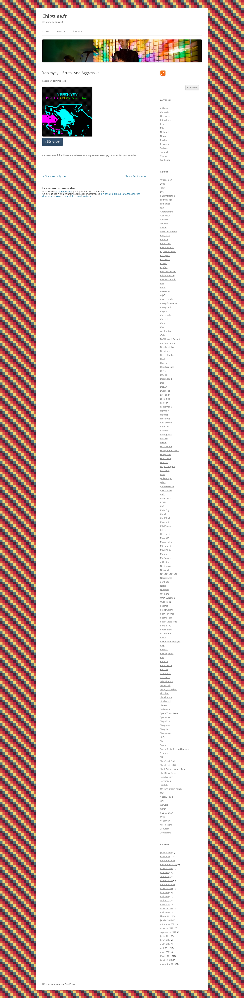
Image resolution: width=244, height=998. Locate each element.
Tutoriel (164, 151)
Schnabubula (166, 681)
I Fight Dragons (167, 466)
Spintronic (165, 717)
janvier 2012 (166, 920)
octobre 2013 (166, 888)
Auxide (163, 227)
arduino (164, 223)
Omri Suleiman (167, 597)
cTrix (162, 335)
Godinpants (166, 434)
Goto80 (163, 438)
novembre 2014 (168, 864)
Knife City (164, 510)
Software (164, 147)
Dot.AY (163, 386)
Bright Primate (167, 275)
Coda (162, 323)
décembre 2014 (167, 860)
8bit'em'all (165, 203)
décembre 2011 (167, 924)
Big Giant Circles (168, 251)
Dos (162, 382)
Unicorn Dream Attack (171, 788)
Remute (164, 649)
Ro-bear (164, 661)
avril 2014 (164, 876)
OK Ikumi (164, 593)
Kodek (163, 514)
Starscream (165, 733)
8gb (162, 207)
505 (162, 191)
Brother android (168, 279)
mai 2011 (164, 944)
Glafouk (164, 430)
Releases (78, 155)
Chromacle (165, 315)
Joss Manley (166, 490)
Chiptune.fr (54, 16)
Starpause (165, 725)
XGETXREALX (166, 812)
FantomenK (166, 406)
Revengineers (166, 653)
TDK (162, 757)
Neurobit (164, 569)
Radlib (163, 637)
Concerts (164, 112)
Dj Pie (163, 370)
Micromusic (166, 546)
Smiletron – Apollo (54, 176)
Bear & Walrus (167, 247)
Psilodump (165, 633)
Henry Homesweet (169, 450)
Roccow (164, 669)
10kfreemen (166, 179)
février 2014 (166, 880)
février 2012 (166, 916)
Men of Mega (166, 542)
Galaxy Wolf (166, 422)
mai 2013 (164, 896)
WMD (163, 808)
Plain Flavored (167, 613)
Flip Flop (164, 414)
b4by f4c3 (165, 235)
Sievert (163, 705)
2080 (162, 183)
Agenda (61, 31)
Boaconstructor (168, 271)
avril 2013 (164, 900)
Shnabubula (166, 697)
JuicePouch (165, 498)
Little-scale (165, 534)
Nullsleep (164, 589)
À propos (77, 31)
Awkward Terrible (168, 231)
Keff (162, 506)
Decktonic (165, 350)
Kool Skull (165, 518)
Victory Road (166, 796)
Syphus (163, 753)
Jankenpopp (166, 478)
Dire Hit (164, 362)
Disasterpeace (167, 366)
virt (161, 800)
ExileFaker (165, 398)
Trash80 (164, 784)
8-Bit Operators (167, 195)
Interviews (165, 120)
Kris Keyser (165, 526)
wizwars (164, 804)
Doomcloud (166, 378)
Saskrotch (165, 677)
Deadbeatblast (167, 346)
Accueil (46, 31)
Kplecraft (164, 522)
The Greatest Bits (168, 764)
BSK (162, 283)
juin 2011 (164, 940)
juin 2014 (164, 872)
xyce (162, 816)
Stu (161, 741)
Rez (162, 657)
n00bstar (164, 561)
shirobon (164, 693)
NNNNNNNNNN (168, 573)
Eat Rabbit (165, 394)
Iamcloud (164, 470)
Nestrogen (165, 565)
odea (133, 155)
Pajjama (164, 605)
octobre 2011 (166, 928)
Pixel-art (164, 139)
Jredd (162, 494)
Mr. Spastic (165, 557)
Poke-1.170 (165, 625)
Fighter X (164, 410)
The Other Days (167, 772)
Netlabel (164, 132)
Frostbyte (165, 418)
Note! (163, 585)
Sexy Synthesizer (168, 689)
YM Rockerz (166, 824)
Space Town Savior (169, 713)
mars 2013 (165, 904)
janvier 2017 (166, 852)
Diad (162, 358)
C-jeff (162, 295)
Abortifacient (166, 211)
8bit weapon (166, 199)
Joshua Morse (167, 486)
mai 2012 (164, 912)
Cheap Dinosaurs (168, 303)
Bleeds (163, 263)
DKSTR (163, 374)
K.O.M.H (164, 502)
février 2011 (166, 956)
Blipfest (163, 267)
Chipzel (163, 311)
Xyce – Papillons (135, 176)
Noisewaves (166, 577)
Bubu (162, 287)
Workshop (165, 159)
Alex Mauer (165, 215)
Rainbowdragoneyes (170, 641)
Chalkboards (166, 299)
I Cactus (164, 462)
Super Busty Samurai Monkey (174, 749)
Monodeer (165, 553)
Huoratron (165, 458)
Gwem (163, 442)
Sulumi (163, 745)
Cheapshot (165, 307)
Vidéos (163, 155)
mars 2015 (165, 856)
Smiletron (165, 709)
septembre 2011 (168, 932)
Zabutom (164, 828)
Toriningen (165, 780)
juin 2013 (164, 892)
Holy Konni (165, 454)
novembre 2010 (168, 964)
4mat (162, 187)
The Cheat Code (168, 760)
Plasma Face (166, 617)
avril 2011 (164, 948)
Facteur (164, 402)
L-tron (163, 530)
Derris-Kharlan (167, 354)
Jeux (162, 124)
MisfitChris (165, 550)
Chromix (164, 319)
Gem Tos (164, 426)
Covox (163, 327)
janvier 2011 (166, 960)
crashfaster (165, 331)
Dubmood (165, 390)
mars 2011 (165, 952)
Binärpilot (165, 255)
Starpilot (164, 729)
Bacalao (164, 239)
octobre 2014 (166, 868)
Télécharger (52, 141)
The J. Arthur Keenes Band (173, 768)
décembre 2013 (167, 884)
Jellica (162, 482)
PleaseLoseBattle (168, 621)
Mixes (163, 128)
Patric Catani (166, 609)
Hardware (165, 116)
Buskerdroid (166, 291)
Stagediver (165, 721)
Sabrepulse (165, 673)
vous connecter (63, 191)
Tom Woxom (166, 776)
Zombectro (165, 832)
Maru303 (164, 538)
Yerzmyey (105, 155)
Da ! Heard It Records (170, 339)
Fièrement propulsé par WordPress (58, 984)
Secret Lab (165, 685)
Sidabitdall (165, 701)
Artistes (164, 108)
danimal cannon (168, 343)
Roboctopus (166, 665)
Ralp (162, 645)
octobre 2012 (166, 908)
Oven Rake (165, 601)
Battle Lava (165, 243)
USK (162, 792)
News (163, 136)
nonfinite (164, 581)
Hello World (166, 446)
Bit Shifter (165, 259)
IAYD (162, 474)
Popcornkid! (166, 629)
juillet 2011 (165, 936)
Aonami (164, 219)
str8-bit (163, 737)
